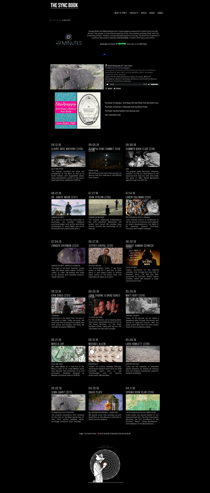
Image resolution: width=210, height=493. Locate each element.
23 (123, 433)
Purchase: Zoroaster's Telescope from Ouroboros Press (126, 107)
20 (116, 433)
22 (120, 433)
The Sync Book (55, 20)
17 (110, 433)
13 (102, 433)
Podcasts (134, 13)
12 (100, 433)
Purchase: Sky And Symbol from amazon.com (122, 111)
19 (114, 433)
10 (97, 434)
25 (127, 433)
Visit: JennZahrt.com (113, 115)
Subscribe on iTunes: (108, 44)
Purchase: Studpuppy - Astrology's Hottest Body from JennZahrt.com (131, 103)
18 (112, 433)
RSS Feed (143, 44)
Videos (144, 13)
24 (125, 433)
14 (104, 433)
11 (98, 433)
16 (108, 433)
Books (152, 13)
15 (106, 433)
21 (118, 433)
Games (160, 13)
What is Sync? (121, 13)
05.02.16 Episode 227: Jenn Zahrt (120, 66)
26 (130, 433)
